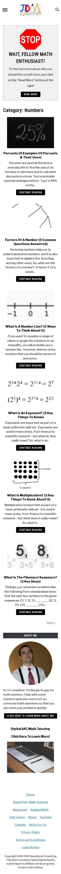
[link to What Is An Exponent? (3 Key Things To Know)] (30, 392)
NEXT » (51, 623)
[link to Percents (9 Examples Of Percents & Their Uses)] (30, 132)
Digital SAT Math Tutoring (30, 729)
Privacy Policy (30, 832)
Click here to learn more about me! (30, 715)
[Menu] (5, 10)
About (32, 817)
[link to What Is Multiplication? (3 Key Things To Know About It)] (30, 474)
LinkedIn (20, 825)
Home (30, 794)
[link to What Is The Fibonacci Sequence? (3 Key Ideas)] (30, 556)
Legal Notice (30, 847)
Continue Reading (30, 192)
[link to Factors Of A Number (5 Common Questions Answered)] (30, 219)
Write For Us (37, 825)
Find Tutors (17, 817)
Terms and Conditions (30, 840)
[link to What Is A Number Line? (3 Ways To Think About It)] (30, 305)
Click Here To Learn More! (30, 736)
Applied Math (39, 810)
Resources (20, 810)
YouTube (46, 817)
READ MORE (30, 94)
